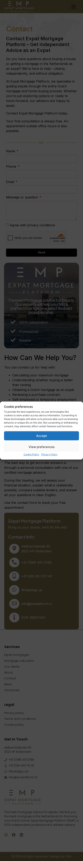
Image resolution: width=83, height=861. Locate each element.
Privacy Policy (49, 454)
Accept (41, 436)
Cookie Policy (31, 454)
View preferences (42, 447)
